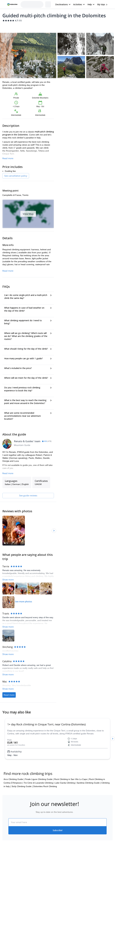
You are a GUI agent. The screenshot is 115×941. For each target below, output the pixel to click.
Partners (6, 889)
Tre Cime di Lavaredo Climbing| (39, 800)
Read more (7, 158)
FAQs (32, 895)
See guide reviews (28, 495)
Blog (60, 883)
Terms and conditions (40, 902)
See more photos (23, 601)
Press (5, 896)
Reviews (68, 26)
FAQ (50, 26)
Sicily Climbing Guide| (22, 804)
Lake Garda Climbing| (65, 800)
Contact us (35, 889)
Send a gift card (9, 909)
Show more (8, 579)
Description (18, 26)
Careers (6, 902)
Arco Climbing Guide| (14, 797)
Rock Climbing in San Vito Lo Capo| (71, 797)
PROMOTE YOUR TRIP (98, 882)
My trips (101, 4)
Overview (5, 26)
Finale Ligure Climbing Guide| (39, 797)
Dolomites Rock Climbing (45, 804)
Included (41, 26)
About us (6, 883)
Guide (58, 26)
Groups (30, 26)
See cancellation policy (15, 175)
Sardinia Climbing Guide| (89, 800)
